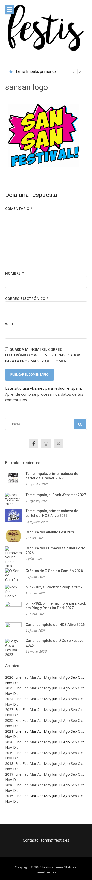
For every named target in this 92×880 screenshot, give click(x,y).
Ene (18, 677)
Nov (8, 693)
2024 (9, 698)
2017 (9, 774)
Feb (25, 677)
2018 (9, 763)
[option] (49, 71)
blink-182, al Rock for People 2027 (54, 587)
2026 (9, 677)
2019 (9, 752)
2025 (9, 688)
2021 (9, 731)
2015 (9, 795)
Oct (81, 688)
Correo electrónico (27, 298)
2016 (9, 785)
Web (9, 324)
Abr (40, 677)
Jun (54, 677)
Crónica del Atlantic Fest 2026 (50, 532)
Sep (74, 688)
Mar (33, 677)
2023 (9, 709)
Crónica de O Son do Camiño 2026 (54, 571)
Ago (66, 677)
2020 (9, 741)
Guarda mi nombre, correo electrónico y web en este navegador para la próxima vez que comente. (42, 355)
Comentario (18, 208)
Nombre (14, 273)
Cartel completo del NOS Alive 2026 (55, 625)
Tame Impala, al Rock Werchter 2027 (56, 495)
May (47, 677)
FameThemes (46, 872)
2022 (9, 720)
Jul (60, 677)
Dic (15, 693)
